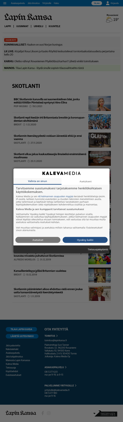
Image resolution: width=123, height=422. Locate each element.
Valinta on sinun (37, 181)
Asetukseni (86, 181)
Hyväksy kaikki (85, 239)
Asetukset (38, 239)
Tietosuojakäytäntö (98, 249)
